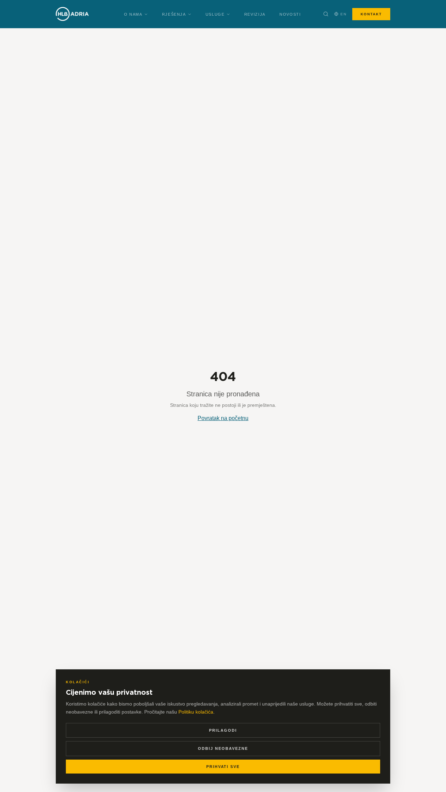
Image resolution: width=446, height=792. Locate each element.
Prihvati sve (223, 766)
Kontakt (371, 14)
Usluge (215, 14)
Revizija (255, 14)
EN (343, 14)
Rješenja (174, 14)
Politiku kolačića (195, 712)
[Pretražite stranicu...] (326, 14)
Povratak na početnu (223, 418)
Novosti (290, 14)
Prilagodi (223, 730)
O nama (133, 14)
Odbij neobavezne (223, 748)
